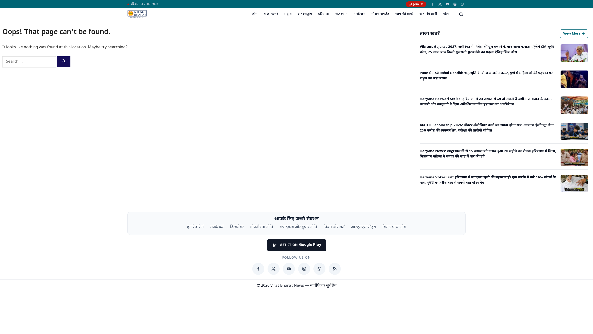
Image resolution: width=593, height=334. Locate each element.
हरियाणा (323, 14)
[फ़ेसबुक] (432, 4)
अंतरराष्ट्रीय (305, 14)
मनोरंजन (359, 14)
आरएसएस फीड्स (363, 227)
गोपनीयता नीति (261, 227)
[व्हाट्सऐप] (462, 4)
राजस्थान (341, 14)
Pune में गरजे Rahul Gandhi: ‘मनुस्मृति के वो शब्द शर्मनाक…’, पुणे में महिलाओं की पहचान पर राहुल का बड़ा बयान (486, 76)
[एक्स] (440, 4)
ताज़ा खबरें (271, 14)
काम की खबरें (404, 14)
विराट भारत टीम (394, 227)
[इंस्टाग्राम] (455, 4)
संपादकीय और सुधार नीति (298, 227)
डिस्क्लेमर (237, 227)
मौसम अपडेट (380, 14)
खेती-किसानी (428, 14)
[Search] (63, 61)
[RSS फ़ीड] (335, 269)
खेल (446, 14)
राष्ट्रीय (288, 14)
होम (255, 14)
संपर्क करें (217, 227)
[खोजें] (461, 14)
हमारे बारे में (195, 227)
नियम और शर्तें (334, 227)
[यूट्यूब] (447, 4)
